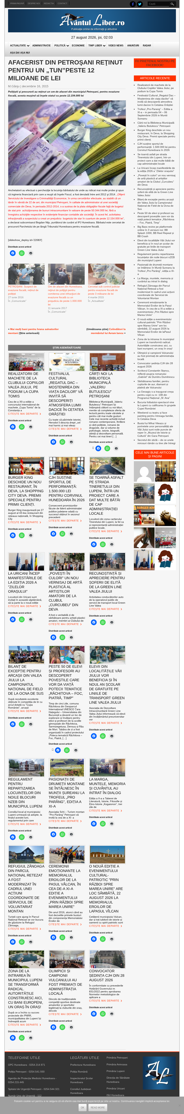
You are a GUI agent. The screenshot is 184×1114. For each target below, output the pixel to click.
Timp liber (95, 45)
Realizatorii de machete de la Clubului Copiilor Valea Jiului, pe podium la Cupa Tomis (155, 88)
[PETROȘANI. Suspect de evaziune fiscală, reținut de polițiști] (26, 274)
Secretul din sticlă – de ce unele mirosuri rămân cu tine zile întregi (156, 442)
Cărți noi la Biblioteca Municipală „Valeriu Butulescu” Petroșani (155, 124)
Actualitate (18, 45)
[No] (179, 1105)
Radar (147, 45)
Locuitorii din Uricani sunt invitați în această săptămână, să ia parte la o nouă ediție (25, 600)
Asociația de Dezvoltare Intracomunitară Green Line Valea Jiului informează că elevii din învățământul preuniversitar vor (107, 714)
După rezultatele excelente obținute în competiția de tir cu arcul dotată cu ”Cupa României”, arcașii (25, 703)
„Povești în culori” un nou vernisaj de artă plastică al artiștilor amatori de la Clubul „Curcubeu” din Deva (156, 180)
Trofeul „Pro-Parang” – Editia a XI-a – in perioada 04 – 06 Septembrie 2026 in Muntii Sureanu (154, 114)
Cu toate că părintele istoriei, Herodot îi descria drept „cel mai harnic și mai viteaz (65, 422)
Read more (98, 1107)
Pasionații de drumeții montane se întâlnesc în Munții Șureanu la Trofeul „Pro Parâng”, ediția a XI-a (156, 269)
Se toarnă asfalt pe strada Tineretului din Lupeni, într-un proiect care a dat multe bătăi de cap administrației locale (155, 159)
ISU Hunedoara (115, 1095)
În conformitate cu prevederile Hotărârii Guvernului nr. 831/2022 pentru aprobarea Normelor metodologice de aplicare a (106, 991)
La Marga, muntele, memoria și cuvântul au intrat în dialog (155, 280)
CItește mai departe (23, 413)
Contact (62, 3)
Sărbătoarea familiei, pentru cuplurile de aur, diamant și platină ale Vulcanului (153, 384)
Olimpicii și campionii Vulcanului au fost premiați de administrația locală (155, 356)
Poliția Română (79, 1071)
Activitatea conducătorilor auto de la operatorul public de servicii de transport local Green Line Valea (107, 601)
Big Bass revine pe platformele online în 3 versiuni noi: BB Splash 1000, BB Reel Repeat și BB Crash (155, 231)
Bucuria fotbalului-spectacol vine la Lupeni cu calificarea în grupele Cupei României (156, 405)
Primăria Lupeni (116, 1071)
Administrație (41, 45)
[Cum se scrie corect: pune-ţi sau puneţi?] (165, 560)
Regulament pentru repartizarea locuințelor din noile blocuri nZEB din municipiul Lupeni (156, 257)
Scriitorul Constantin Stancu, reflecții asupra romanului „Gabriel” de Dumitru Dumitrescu (155, 373)
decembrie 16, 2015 (35, 86)
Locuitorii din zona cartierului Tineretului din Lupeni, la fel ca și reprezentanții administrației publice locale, (106, 523)
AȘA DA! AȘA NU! (20, 52)
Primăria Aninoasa (117, 1064)
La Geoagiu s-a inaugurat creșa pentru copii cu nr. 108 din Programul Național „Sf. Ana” (155, 394)
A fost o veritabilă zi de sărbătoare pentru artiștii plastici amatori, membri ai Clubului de (67, 617)
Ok (82, 1107)
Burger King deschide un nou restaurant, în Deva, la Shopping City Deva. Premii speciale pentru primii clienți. (156, 135)
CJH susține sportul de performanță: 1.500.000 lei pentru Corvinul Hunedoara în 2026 (156, 146)
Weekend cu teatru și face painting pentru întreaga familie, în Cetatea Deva (155, 415)
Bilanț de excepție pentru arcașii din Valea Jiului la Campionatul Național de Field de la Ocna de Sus (155, 204)
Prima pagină (17, 3)
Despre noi (34, 3)
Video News (115, 45)
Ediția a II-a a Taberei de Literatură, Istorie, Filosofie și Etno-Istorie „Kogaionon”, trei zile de (105, 802)
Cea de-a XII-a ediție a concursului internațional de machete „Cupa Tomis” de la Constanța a (24, 406)
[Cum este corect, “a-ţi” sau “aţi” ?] (144, 472)
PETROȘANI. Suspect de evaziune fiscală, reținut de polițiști (23, 290)
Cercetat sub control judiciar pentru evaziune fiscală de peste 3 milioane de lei (104, 290)
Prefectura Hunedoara (83, 1064)
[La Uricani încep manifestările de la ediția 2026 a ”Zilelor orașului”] (144, 560)
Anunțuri (133, 45)
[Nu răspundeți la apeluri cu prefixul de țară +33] (144, 538)
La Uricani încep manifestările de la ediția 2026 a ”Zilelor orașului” (156, 170)
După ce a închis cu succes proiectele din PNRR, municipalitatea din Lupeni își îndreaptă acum (24, 1017)
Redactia (49, 3)
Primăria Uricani (116, 1088)
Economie (78, 45)
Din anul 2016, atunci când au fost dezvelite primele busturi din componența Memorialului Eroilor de (66, 916)
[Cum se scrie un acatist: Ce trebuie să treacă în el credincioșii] (165, 516)
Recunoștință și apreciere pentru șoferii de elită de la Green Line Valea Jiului (155, 192)
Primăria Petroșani (117, 1057)
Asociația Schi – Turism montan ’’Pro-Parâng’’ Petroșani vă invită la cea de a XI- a (66, 814)
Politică (59, 45)
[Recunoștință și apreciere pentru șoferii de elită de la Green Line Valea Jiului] (144, 494)
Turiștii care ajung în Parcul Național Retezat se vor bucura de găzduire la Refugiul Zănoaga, (25, 921)
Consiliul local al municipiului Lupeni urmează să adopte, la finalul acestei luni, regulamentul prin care (25, 816)
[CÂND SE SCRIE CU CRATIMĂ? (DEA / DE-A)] (165, 494)
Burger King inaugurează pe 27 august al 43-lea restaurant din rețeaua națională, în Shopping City (26, 514)
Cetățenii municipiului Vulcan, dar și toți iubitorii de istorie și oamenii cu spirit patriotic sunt (106, 919)
